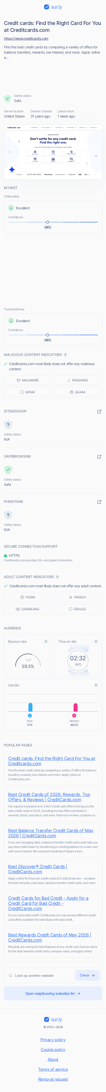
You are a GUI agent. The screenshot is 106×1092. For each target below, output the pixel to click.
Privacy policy (52, 1039)
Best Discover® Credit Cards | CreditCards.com (37, 869)
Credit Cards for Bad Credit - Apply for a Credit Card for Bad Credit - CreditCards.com (48, 903)
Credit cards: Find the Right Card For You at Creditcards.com (51, 761)
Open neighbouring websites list (50, 993)
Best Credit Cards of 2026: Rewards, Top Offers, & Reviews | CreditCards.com (49, 797)
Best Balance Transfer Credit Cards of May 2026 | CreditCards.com (50, 833)
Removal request (53, 1079)
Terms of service (53, 1069)
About (53, 1059)
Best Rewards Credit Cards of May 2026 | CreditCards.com (49, 937)
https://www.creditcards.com (26, 38)
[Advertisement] (53, 75)
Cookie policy (53, 1049)
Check (84, 975)
